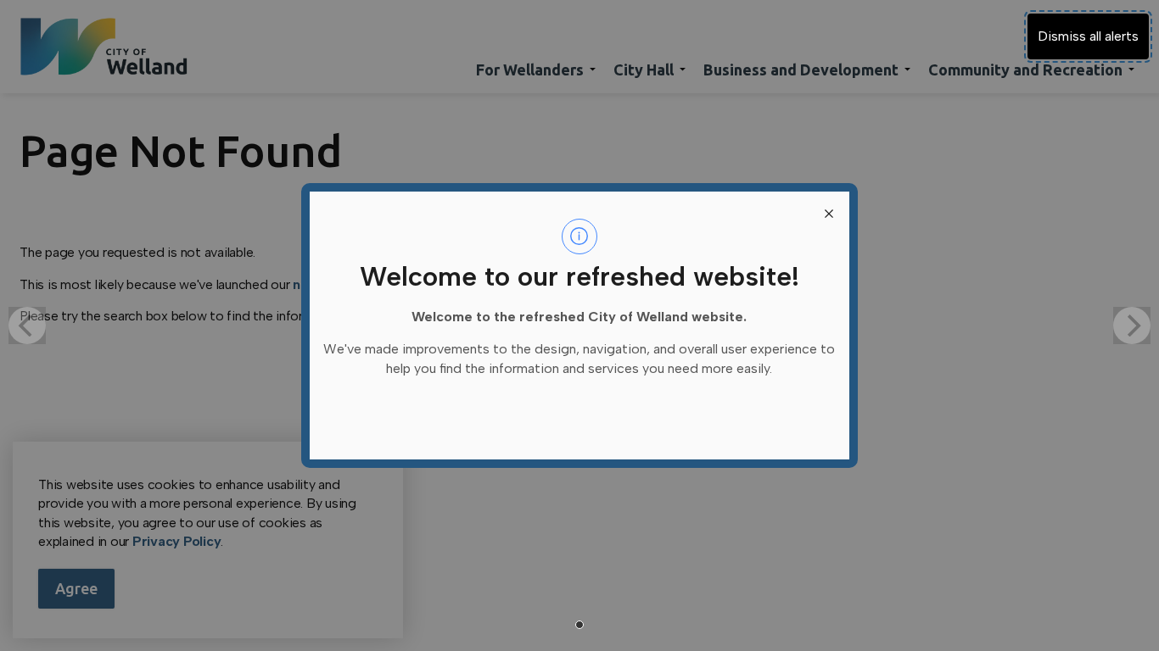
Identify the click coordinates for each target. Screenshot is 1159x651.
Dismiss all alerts (1088, 36)
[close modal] (829, 212)
